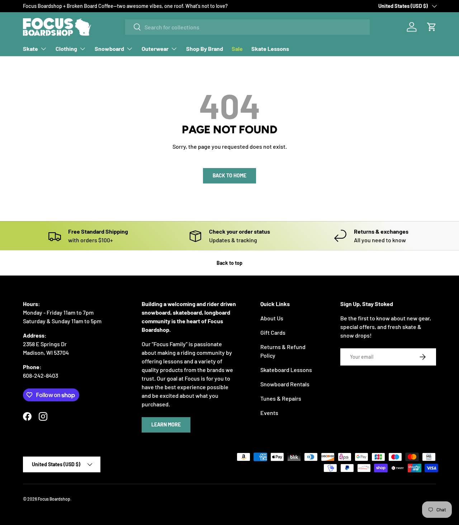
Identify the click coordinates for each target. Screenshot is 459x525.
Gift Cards (272, 332)
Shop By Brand (204, 48)
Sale (237, 48)
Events (269, 412)
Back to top (229, 263)
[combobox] (247, 27)
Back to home (229, 175)
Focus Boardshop (54, 498)
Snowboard (109, 48)
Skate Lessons (270, 48)
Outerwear (155, 48)
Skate (30, 48)
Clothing (66, 48)
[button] (432, 27)
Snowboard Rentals (284, 384)
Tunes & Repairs (280, 398)
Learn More (166, 424)
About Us (271, 318)
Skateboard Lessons (286, 369)
